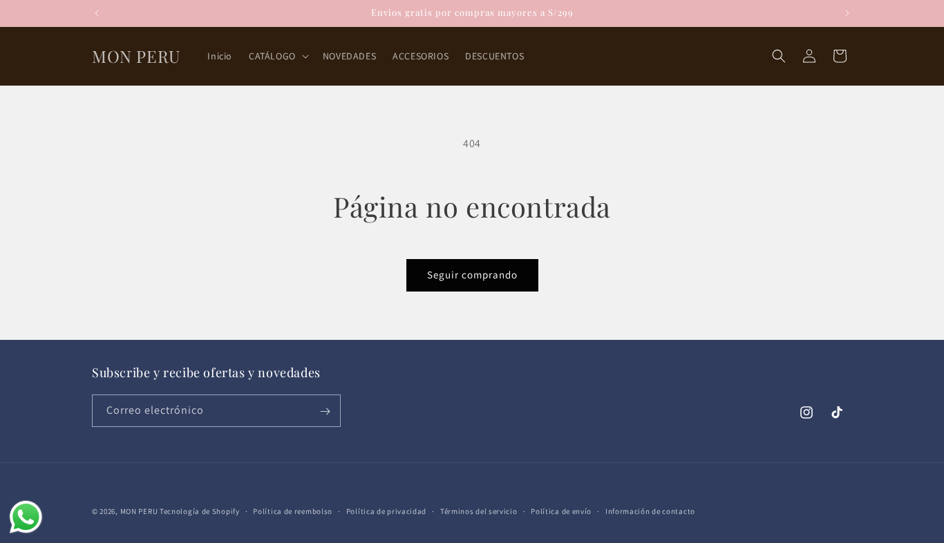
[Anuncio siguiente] (847, 13)
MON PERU (139, 511)
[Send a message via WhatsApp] (26, 517)
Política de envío (561, 510)
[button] (277, 55)
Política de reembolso (292, 510)
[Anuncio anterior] (97, 13)
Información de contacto (650, 510)
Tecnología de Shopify (200, 511)
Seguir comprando (472, 274)
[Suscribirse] (325, 411)
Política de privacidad (386, 510)
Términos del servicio (479, 510)
